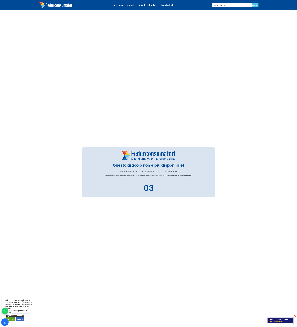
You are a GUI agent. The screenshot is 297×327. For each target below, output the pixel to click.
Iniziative (152, 5)
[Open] (5, 322)
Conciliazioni (167, 5)
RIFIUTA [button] (20, 319)
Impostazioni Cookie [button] (15, 316)
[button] (294, 316)
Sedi (143, 5)
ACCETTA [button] (10, 319)
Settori (130, 5)
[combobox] (232, 5)
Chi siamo (118, 5)
